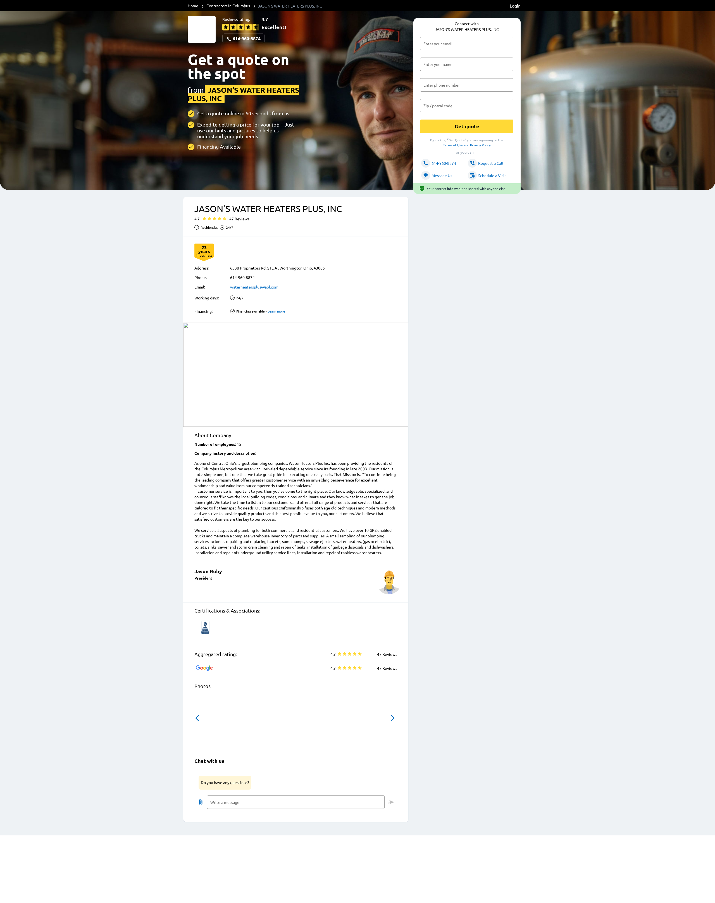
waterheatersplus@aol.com (254, 286)
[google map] (295, 375)
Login (515, 5)
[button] (197, 718)
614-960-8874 (246, 38)
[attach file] (201, 802)
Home (193, 5)
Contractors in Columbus (228, 5)
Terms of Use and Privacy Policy (467, 145)
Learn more (276, 311)
